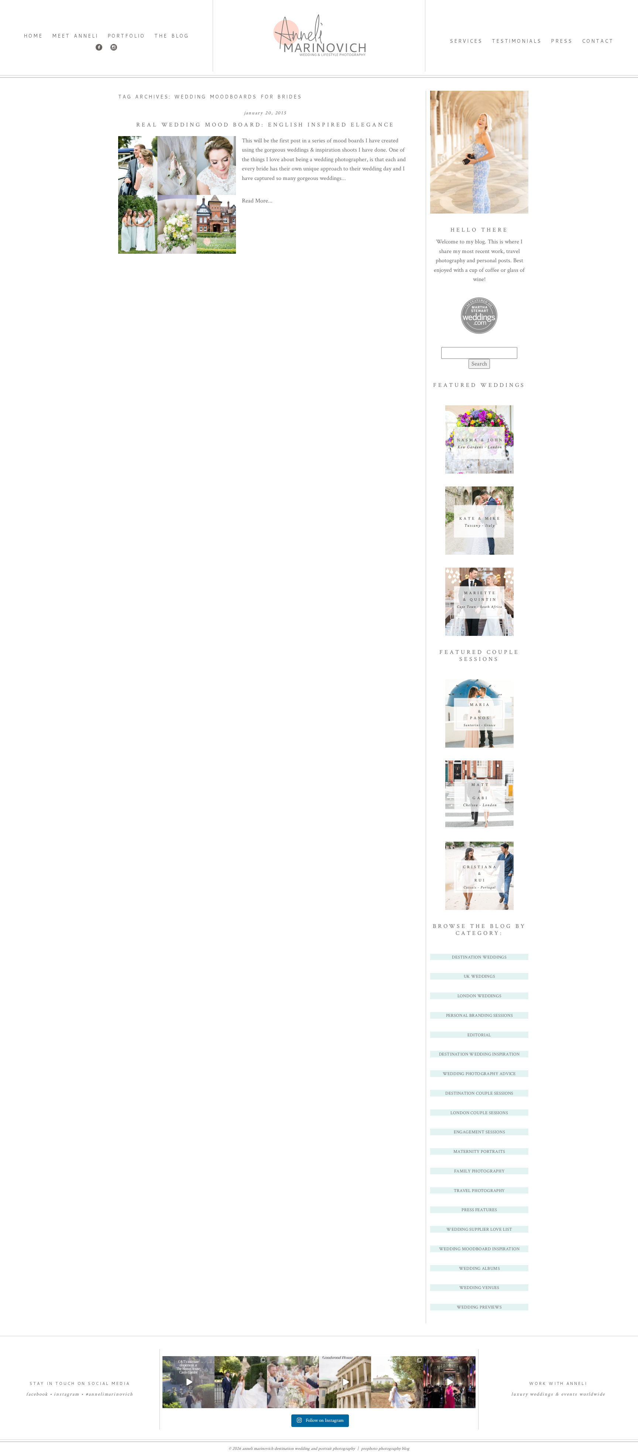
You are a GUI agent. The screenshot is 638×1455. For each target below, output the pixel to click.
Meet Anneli (75, 35)
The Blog (171, 35)
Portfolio (126, 35)
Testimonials (517, 41)
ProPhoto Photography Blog (385, 1448)
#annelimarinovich (109, 1394)
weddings (541, 1394)
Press (562, 41)
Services (466, 41)
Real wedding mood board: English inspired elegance (265, 124)
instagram (66, 1394)
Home (33, 35)
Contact (598, 41)
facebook (37, 1394)
